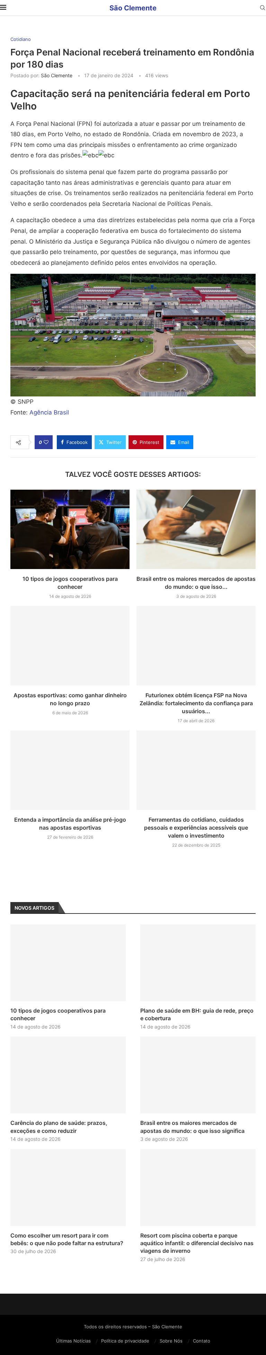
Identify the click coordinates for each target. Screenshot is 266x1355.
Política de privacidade (125, 1341)
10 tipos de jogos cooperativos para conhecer (58, 1014)
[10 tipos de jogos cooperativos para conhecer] (70, 529)
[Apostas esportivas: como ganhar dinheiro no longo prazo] (70, 645)
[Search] (262, 8)
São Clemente (56, 75)
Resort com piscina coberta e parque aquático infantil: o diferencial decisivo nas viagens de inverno (197, 1243)
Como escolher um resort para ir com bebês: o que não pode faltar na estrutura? (66, 1239)
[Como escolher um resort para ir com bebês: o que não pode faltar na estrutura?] (68, 1187)
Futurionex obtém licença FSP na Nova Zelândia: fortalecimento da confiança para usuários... (196, 703)
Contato (201, 1341)
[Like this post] (46, 442)
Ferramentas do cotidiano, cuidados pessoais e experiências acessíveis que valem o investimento (196, 827)
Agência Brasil (49, 412)
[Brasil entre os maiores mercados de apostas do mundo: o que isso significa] (196, 529)
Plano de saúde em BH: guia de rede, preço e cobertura (197, 1014)
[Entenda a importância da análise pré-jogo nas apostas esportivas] (70, 770)
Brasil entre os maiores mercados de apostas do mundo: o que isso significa (192, 1126)
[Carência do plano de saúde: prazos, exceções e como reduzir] (68, 1075)
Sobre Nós (171, 1341)
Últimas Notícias (73, 1341)
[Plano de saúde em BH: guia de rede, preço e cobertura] (198, 962)
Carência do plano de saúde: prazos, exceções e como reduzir (58, 1126)
